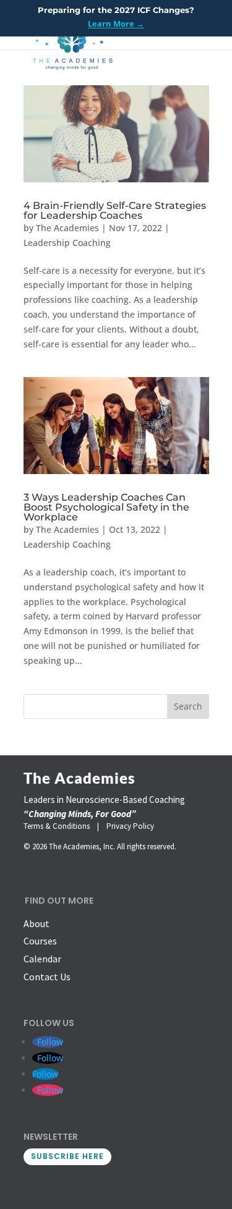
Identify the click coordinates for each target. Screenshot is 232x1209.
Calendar (42, 958)
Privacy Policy (130, 826)
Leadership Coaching (67, 242)
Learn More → (116, 23)
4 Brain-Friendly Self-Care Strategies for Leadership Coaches (115, 210)
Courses (40, 941)
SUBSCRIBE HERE (67, 1156)
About (36, 923)
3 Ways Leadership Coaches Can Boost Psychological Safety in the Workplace (106, 507)
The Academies (67, 228)
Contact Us (47, 976)
